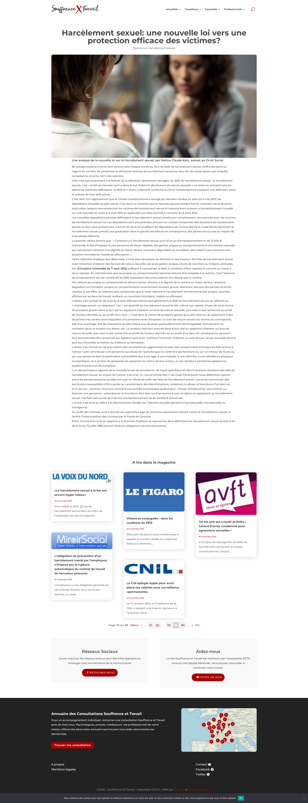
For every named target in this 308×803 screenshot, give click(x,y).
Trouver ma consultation (72, 745)
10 (150, 625)
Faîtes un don (210, 677)
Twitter (201, 774)
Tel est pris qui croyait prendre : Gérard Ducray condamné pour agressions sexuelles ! (222, 526)
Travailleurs (191, 9)
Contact (201, 764)
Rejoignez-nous (102, 672)
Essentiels (211, 9)
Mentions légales (63, 769)
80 (183, 625)
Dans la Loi (140, 48)
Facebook (203, 769)
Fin (197, 625)
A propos (57, 764)
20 (157, 625)
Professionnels (233, 9)
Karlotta (179, 789)
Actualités (172, 9)
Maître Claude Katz (175, 160)
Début (134, 625)
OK (241, 798)
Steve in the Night (199, 789)
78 (168, 625)
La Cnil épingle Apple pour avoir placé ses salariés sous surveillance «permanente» (153, 587)
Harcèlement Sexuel (161, 48)
